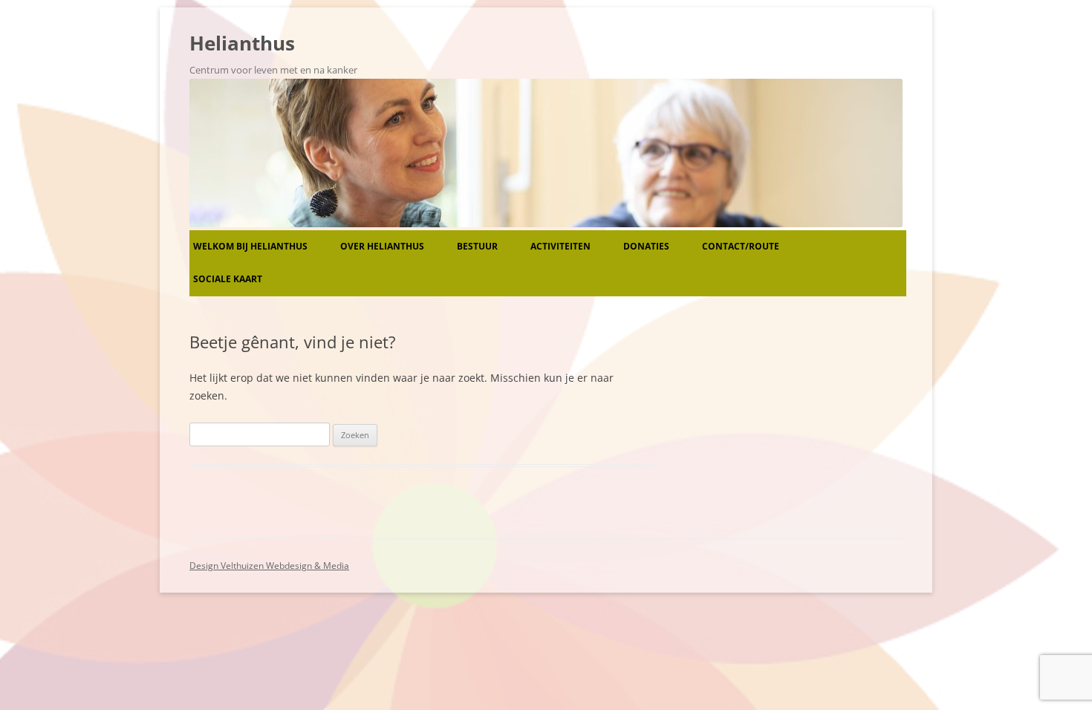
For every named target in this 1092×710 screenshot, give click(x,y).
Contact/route (740, 246)
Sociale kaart (227, 279)
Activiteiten (560, 246)
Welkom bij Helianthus (250, 246)
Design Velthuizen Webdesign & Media (269, 565)
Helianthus (242, 43)
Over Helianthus (382, 246)
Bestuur (477, 246)
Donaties (646, 246)
